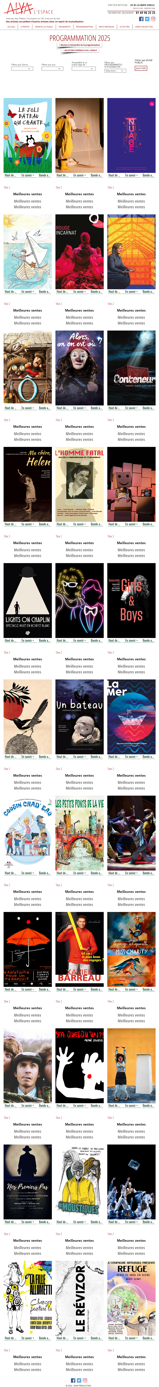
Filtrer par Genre (19, 65)
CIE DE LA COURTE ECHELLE (142, 5)
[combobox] (52, 69)
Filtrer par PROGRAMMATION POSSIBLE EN (113, 64)
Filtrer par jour (49, 65)
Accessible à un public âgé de (79, 63)
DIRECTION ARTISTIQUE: (118, 5)
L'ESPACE (44, 12)
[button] (25, 27)
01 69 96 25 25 (145, 13)
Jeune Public (141, 68)
